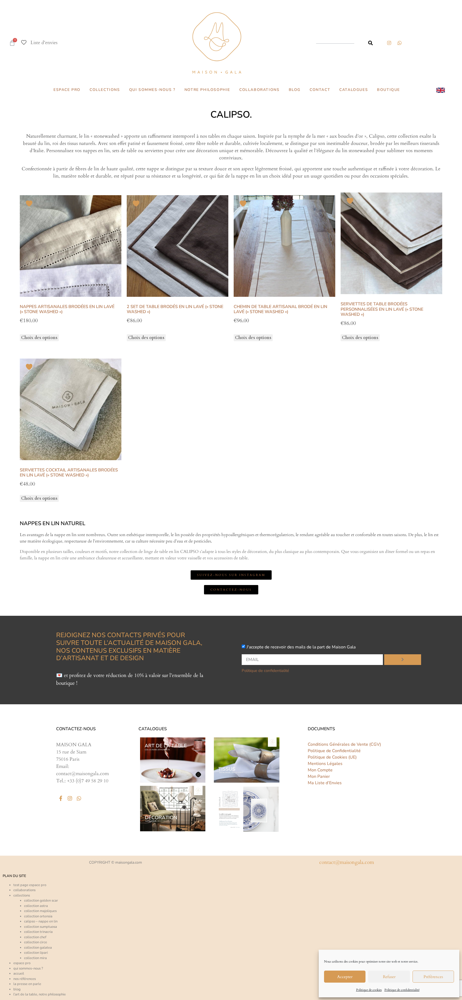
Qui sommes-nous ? (28, 968)
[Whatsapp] (78, 798)
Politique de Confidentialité (334, 751)
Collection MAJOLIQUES (40, 911)
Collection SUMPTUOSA (40, 926)
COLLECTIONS (105, 89)
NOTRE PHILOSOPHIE (207, 89)
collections (21, 895)
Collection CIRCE (35, 942)
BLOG (295, 89)
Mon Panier (319, 776)
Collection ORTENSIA (38, 916)
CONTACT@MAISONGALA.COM (346, 862)
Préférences (433, 976)
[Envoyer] (402, 659)
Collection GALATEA (38, 947)
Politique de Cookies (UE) (332, 757)
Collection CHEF (35, 937)
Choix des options (39, 338)
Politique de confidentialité (401, 990)
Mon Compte (320, 770)
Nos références (24, 978)
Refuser (389, 976)
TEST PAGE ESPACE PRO (29, 885)
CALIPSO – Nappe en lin (40, 921)
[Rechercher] (370, 43)
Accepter (344, 976)
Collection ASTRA (36, 905)
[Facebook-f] (60, 798)
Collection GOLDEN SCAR (41, 900)
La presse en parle (27, 984)
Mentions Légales (325, 764)
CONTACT (320, 89)
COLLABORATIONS (259, 89)
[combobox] (337, 43)
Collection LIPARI (36, 952)
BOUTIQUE (388, 89)
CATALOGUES (353, 89)
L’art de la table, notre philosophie (39, 994)
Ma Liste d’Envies (325, 783)
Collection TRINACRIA (38, 931)
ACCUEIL (18, 973)
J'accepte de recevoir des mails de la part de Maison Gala (301, 647)
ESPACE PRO (66, 89)
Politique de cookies (369, 990)
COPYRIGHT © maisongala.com (115, 862)
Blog (17, 989)
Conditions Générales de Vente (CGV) (344, 744)
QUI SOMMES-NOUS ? (152, 89)
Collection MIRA (35, 958)
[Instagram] (389, 42)
